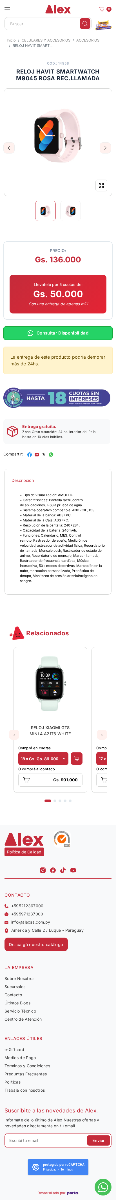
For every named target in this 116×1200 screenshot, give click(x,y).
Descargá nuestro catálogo (36, 944)
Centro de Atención (23, 1019)
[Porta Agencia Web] (73, 1193)
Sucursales (15, 986)
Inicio (11, 40)
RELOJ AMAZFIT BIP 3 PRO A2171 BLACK (50, 730)
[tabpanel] (58, 538)
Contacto (13, 994)
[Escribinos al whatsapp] (103, 1187)
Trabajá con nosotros (25, 1090)
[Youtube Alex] (73, 868)
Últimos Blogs (17, 1002)
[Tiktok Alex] (63, 868)
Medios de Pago (20, 1057)
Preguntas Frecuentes (26, 1073)
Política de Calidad (24, 851)
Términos (67, 1169)
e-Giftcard (14, 1049)
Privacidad (50, 1169)
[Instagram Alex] (43, 868)
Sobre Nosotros (19, 978)
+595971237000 (27, 914)
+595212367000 (27, 905)
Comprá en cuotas (34, 748)
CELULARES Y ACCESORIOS (46, 40)
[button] (7, 9)
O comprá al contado (36, 769)
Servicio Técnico (20, 1011)
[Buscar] (85, 23)
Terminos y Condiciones (27, 1065)
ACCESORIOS (87, 40)
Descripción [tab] (23, 480)
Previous (9, 148)
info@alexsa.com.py (30, 922)
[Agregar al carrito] (76, 758)
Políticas (13, 1082)
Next (105, 148)
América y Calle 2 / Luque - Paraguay (47, 930)
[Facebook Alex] (53, 868)
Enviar (98, 1140)
